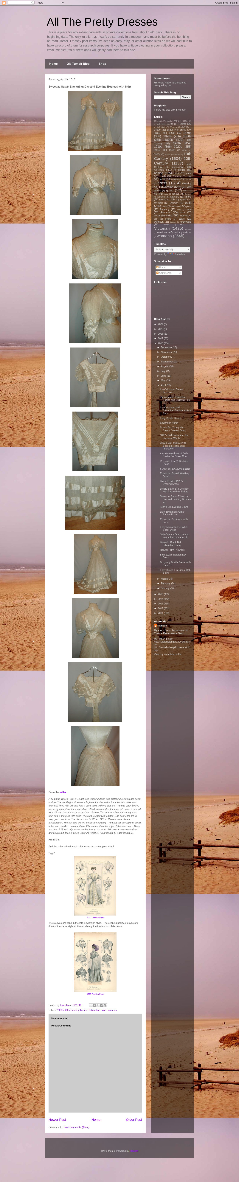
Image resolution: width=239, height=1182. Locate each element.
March (164, 578)
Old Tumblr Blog (78, 63)
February (166, 583)
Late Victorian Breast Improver (171, 391)
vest (182, 224)
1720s (166, 121)
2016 (161, 343)
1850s (172, 133)
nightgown (181, 199)
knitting (161, 197)
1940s (172, 150)
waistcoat (162, 232)
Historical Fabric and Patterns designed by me (170, 84)
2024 (161, 324)
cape (188, 173)
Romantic (165, 212)
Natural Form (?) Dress (172, 549)
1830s (183, 129)
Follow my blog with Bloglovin (170, 109)
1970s (167, 154)
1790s (157, 126)
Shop (102, 63)
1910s (158, 146)
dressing (186, 183)
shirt (182, 212)
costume (175, 179)
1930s (157, 150)
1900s (60, 1010)
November (167, 352)
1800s (183, 126)
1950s (184, 150)
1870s (167, 136)
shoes (157, 215)
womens (112, 1010)
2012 (161, 608)
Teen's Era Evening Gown (174, 506)
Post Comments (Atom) (76, 1127)
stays (182, 218)
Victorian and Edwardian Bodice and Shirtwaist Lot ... (175, 400)
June (164, 375)
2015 (161, 594)
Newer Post (57, 1119)
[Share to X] (98, 1005)
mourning (164, 199)
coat (189, 176)
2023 (161, 329)
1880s (187, 136)
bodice (83, 1010)
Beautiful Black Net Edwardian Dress (170, 544)
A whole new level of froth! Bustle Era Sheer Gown (174, 455)
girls (184, 187)
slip (156, 219)
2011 (161, 613)
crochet (188, 179)
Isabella (162, 625)
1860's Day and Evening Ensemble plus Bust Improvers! (173, 445)
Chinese (177, 176)
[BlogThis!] (94, 1005)
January (165, 588)
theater (173, 222)
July (163, 371)
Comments (165, 273)
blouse (181, 169)
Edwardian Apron (169, 422)
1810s (157, 129)
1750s (185, 121)
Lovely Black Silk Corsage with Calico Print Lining (174, 490)
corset (162, 179)
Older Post (134, 1119)
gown (169, 190)
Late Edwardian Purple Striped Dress (172, 513)
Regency (164, 209)
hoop (166, 194)
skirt (104, 1010)
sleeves (184, 215)
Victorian (162, 228)
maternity (174, 197)
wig (190, 232)
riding (179, 210)
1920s (178, 146)
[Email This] (91, 1005)
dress (162, 183)
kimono (188, 194)
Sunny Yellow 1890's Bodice (175, 468)
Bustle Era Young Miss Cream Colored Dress (173, 429)
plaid (188, 206)
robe (189, 209)
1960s (157, 154)
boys (176, 173)
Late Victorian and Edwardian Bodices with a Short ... (175, 410)
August (165, 366)
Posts (162, 267)
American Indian (163, 170)
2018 (161, 333)
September (167, 361)
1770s (170, 124)
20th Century (72, 1010)
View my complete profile (167, 654)
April (164, 385)
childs (163, 176)
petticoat (176, 206)
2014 (161, 599)
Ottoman (174, 203)
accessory (177, 167)
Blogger (134, 1151)
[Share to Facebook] (101, 1005)
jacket (175, 193)
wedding (178, 232)
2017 (161, 338)
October (165, 356)
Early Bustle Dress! (170, 418)
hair (185, 190)
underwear (185, 221)
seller (63, 792)
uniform (166, 225)
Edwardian (94, 1010)
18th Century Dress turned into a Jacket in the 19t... (175, 536)
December (167, 347)
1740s (175, 121)
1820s (170, 129)
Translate (180, 254)
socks (168, 219)
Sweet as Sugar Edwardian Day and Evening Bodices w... (175, 499)
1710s (156, 121)
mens (188, 196)
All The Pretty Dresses (102, 21)
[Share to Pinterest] (105, 1005)
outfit (188, 202)
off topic (158, 203)
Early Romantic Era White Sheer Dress (174, 528)
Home (53, 63)
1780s (182, 123)
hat (155, 193)
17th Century (171, 127)
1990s (177, 154)
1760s (157, 124)
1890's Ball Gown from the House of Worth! (174, 437)
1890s (168, 139)
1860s (187, 132)
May (163, 380)
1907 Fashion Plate (95, 918)
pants (164, 206)
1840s (157, 133)
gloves (157, 190)
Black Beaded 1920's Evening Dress (171, 482)
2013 (161, 603)
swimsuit (159, 221)
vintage (188, 229)
